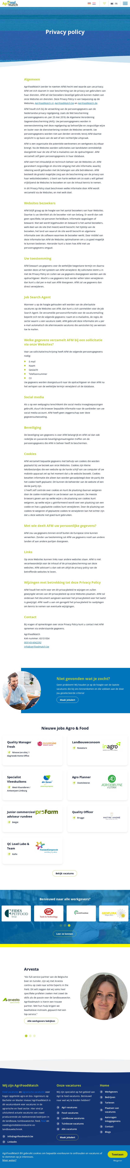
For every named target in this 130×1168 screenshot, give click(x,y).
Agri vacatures (69, 1107)
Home (104, 1085)
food (43, 1120)
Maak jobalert (67, 699)
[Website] (10, 3)
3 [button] (69, 925)
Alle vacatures (69, 1129)
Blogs (108, 1131)
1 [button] (61, 925)
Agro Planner (81, 777)
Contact (109, 1126)
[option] (16, 913)
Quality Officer (82, 812)
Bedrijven (110, 1097)
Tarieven (109, 1102)
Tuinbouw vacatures (73, 1123)
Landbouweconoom (86, 742)
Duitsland (89, 3)
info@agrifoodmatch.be (36, 646)
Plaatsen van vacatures (112, 1109)
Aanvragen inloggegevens (112, 1119)
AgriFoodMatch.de (87, 103)
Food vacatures (10, 1091)
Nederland (94, 3)
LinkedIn (12, 1141)
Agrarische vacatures (33, 1091)
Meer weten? (9, 1160)
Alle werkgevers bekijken (41, 1020)
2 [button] (65, 925)
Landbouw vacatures (73, 1118)
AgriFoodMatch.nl (44, 103)
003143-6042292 (32, 642)
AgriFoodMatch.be (64, 103)
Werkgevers (111, 1091)
